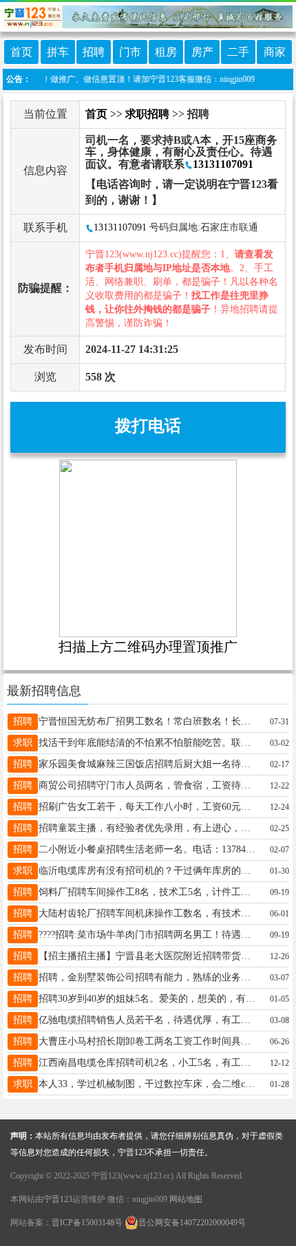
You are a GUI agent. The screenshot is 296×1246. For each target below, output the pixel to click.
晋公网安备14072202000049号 (192, 1222)
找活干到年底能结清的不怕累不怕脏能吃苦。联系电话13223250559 (148, 743)
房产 (202, 52)
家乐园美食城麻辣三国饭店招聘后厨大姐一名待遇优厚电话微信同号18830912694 (148, 764)
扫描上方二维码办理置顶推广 (148, 646)
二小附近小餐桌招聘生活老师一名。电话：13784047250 (148, 849)
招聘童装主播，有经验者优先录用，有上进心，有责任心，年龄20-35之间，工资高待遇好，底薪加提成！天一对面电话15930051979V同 (148, 828)
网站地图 (185, 1199)
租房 (166, 52)
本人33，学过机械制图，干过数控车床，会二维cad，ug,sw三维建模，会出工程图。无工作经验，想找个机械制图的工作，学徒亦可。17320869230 (148, 1084)
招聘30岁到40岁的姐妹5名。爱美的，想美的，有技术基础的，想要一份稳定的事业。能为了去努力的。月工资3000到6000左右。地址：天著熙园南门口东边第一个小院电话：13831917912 (148, 998)
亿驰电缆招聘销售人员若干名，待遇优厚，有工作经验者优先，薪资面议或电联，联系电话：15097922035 (148, 1020)
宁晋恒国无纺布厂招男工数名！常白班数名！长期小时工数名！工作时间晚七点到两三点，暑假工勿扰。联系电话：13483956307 (148, 721)
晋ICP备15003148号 (87, 1222)
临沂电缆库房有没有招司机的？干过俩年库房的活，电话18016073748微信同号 (148, 871)
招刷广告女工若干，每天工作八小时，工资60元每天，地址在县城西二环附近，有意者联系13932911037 (148, 807)
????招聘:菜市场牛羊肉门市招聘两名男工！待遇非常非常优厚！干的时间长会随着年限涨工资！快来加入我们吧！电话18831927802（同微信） (148, 935)
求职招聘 (147, 114)
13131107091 (223, 164)
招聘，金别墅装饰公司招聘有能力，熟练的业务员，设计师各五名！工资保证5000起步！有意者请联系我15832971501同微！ (148, 977)
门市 (130, 52)
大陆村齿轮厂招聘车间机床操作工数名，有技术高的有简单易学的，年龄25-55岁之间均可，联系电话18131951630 (148, 913)
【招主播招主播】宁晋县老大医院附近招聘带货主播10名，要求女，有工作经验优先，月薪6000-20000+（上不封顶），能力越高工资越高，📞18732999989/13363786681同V (148, 956)
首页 (21, 52)
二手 (238, 52)
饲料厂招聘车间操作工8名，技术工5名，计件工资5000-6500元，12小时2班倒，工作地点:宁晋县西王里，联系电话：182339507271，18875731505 (148, 892)
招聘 (94, 52)
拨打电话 (148, 426)
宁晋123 (57, 1199)
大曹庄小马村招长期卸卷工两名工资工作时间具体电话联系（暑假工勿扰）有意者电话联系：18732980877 (148, 1041)
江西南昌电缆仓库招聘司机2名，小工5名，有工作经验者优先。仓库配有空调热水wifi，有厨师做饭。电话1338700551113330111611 (148, 1062)
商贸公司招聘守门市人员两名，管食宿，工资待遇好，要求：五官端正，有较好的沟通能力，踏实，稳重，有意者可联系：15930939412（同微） (148, 785)
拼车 (58, 52)
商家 (275, 52)
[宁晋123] (148, 14)
